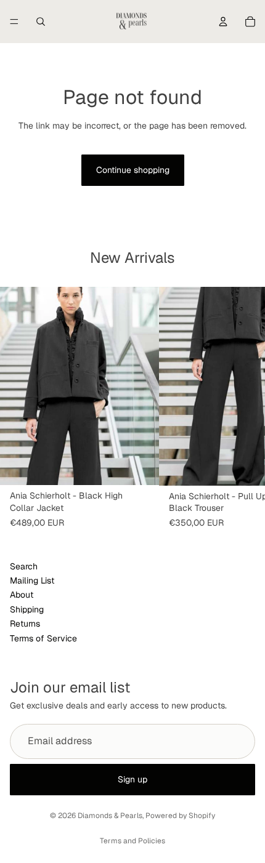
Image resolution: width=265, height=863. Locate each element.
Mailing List (32, 580)
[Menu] (14, 21)
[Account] (223, 21)
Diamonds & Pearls (110, 816)
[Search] (40, 21)
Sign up (132, 778)
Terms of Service (43, 638)
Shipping (27, 609)
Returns (25, 623)
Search (24, 566)
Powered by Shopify (180, 816)
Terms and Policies (132, 841)
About (21, 595)
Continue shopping (132, 169)
